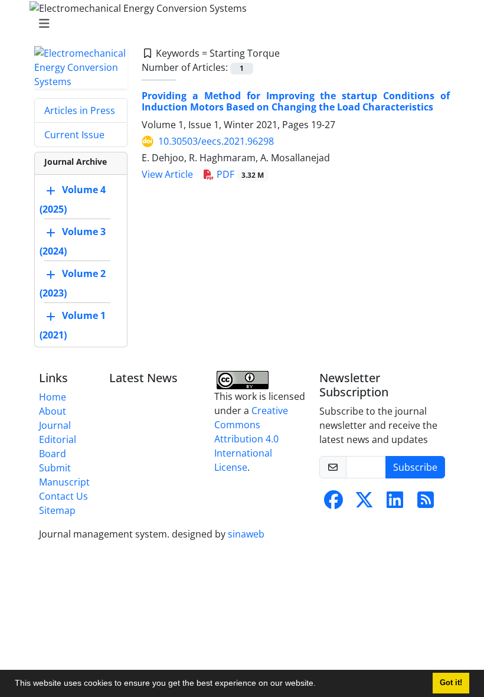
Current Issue (74, 134)
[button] (320, 684)
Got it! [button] (451, 683)
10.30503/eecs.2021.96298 (216, 141)
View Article (167, 174)
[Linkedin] (395, 503)
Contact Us (63, 496)
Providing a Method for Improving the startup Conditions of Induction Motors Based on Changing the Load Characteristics (296, 101)
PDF (239, 174)
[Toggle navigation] (238, 23)
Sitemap (57, 510)
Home (52, 396)
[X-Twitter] (364, 503)
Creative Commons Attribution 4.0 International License (251, 439)
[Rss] (425, 503)
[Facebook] (333, 503)
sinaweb (246, 533)
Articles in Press (79, 110)
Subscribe (415, 467)
